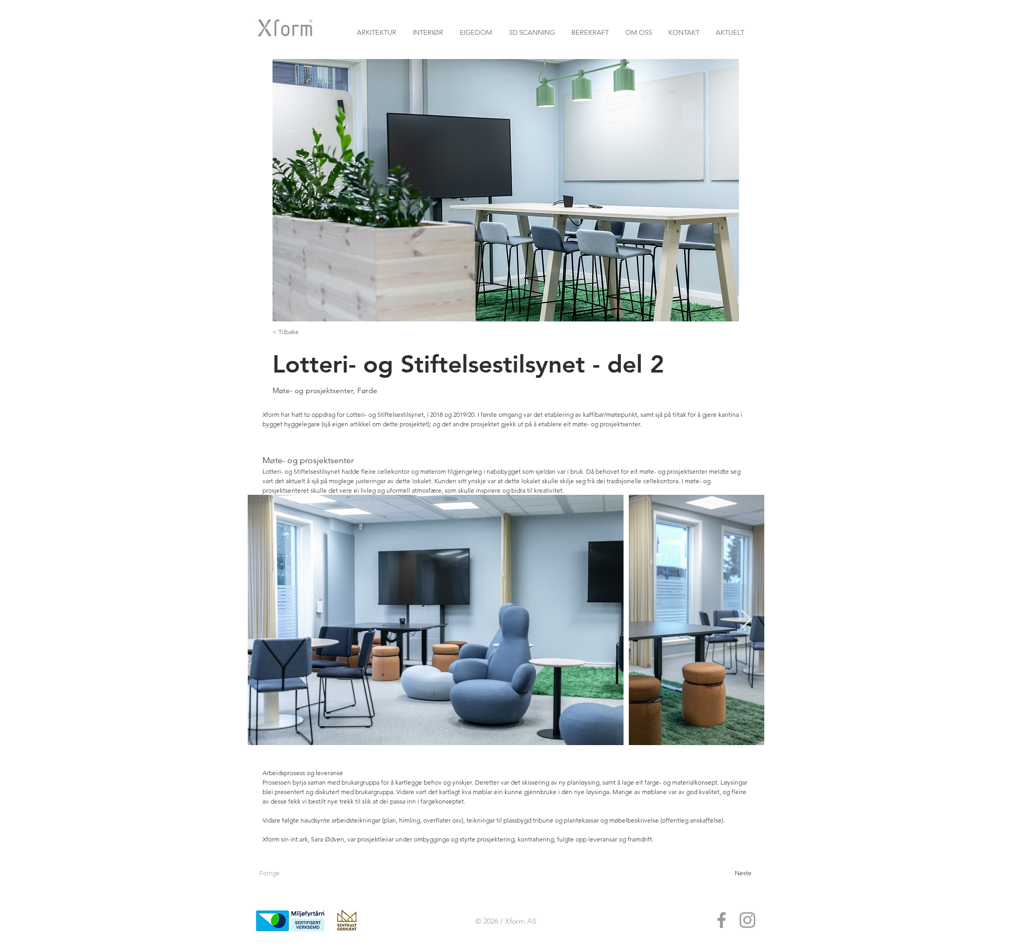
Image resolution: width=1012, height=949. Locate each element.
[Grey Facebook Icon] (721, 920)
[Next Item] (746, 620)
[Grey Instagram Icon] (747, 920)
